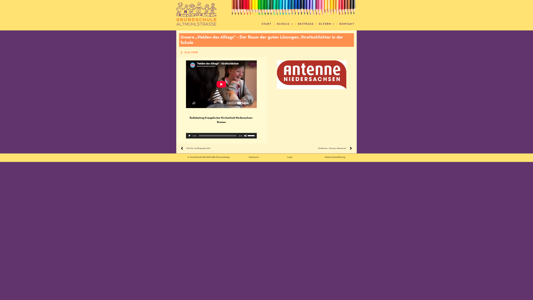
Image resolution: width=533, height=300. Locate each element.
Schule (283, 24)
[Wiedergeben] (189, 135)
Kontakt (347, 24)
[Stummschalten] (245, 135)
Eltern (325, 24)
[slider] (251, 135)
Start (266, 24)
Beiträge (306, 24)
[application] (221, 135)
